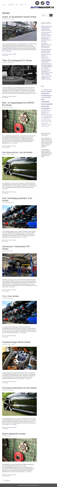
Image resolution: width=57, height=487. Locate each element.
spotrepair (46, 120)
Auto (45, 89)
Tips (49, 120)
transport (42, 121)
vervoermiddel (46, 123)
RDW (51, 117)
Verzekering (43, 124)
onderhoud (47, 117)
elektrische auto (44, 113)
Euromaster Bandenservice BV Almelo (19, 388)
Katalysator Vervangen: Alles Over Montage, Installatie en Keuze (46, 51)
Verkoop (42, 123)
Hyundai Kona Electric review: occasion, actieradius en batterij (46, 34)
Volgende (7, 480)
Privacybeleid (28, 485)
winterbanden (47, 126)
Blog (17, 4)
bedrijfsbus (49, 110)
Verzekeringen (49, 124)
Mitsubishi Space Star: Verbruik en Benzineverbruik (46, 56)
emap (24, 485)
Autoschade (6, 55)
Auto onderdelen (7, 147)
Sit (22, 485)
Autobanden (6, 97)
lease (48, 115)
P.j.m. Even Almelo (10, 296)
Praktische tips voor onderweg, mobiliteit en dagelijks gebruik (46, 60)
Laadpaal (50, 114)
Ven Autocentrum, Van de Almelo (17, 152)
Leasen (42, 117)
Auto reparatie (46, 104)
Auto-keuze (49, 89)
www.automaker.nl (35, 485)
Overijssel (14, 54)
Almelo (5, 54)
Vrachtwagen (43, 126)
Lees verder (8, 51)
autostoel (50, 108)
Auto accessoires (7, 475)
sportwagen (43, 120)
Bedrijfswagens (43, 111)
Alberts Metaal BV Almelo (14, 434)
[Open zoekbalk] (25, 4)
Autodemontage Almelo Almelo (16, 342)
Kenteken (47, 114)
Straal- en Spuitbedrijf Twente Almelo (19, 17)
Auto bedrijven (11, 4)
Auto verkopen (44, 110)
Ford (48, 113)
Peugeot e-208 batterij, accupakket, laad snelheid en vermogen (46, 78)
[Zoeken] (51, 15)
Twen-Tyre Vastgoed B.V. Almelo (17, 60)
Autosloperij (6, 241)
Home (4, 4)
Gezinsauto (43, 114)
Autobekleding (45, 95)
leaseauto (50, 115)
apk (43, 89)
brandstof (47, 111)
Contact (21, 4)
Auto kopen (47, 97)
